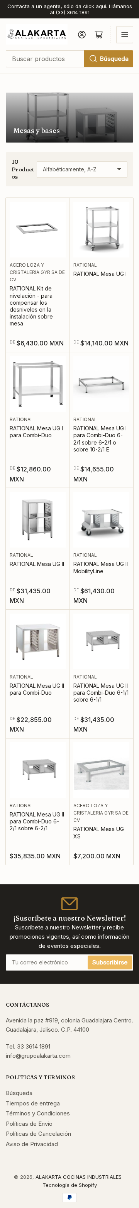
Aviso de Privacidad (32, 1144)
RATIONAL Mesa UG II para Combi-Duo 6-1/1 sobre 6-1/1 (101, 692)
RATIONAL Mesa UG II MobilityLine (100, 567)
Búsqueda (114, 58)
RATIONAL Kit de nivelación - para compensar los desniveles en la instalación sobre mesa (31, 306)
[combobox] (69, 58)
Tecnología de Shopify (69, 1185)
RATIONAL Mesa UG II (37, 564)
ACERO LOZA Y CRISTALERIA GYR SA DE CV (37, 272)
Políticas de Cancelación (38, 1133)
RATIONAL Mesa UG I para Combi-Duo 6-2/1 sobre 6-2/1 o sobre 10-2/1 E (100, 439)
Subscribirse (109, 962)
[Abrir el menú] (124, 34)
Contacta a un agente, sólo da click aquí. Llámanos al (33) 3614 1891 (69, 9)
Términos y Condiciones (38, 1113)
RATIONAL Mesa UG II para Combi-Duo (37, 689)
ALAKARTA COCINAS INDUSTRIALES (79, 1177)
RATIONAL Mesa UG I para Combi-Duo (36, 431)
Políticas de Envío (29, 1123)
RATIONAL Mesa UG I (100, 273)
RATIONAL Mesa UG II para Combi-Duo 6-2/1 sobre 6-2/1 (37, 821)
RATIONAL (85, 265)
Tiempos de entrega (33, 1103)
